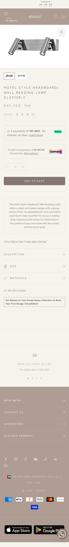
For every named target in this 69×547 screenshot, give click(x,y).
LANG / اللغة (32, 482)
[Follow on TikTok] (46, 459)
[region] (34, 362)
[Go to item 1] (9, 75)
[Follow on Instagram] (16, 459)
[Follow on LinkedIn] (56, 459)
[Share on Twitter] (22, 114)
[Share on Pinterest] (27, 114)
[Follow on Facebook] (6, 459)
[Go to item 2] (21, 75)
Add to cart (34, 181)
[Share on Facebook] (17, 114)
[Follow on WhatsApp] (6, 465)
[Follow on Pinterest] (26, 459)
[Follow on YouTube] (36, 459)
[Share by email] (33, 114)
